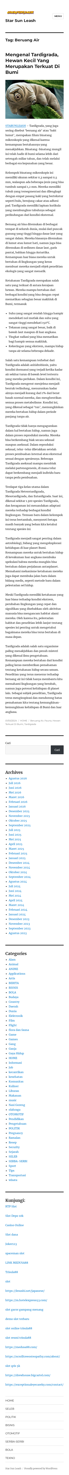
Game (12, 1034)
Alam (12, 959)
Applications (17, 973)
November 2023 (19, 923)
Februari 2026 (18, 801)
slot (7, 1281)
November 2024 (19, 867)
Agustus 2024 (18, 881)
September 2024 (20, 877)
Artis (12, 978)
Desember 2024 (19, 862)
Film (12, 1020)
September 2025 (20, 825)
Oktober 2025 (18, 820)
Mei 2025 (15, 839)
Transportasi (17, 1175)
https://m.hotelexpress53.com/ (26, 1300)
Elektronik (16, 1015)
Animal (13, 964)
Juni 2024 (15, 891)
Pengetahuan (17, 1123)
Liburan (14, 1091)
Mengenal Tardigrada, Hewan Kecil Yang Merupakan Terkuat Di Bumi (32, 63)
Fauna (48, 720)
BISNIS (13, 987)
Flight (13, 1025)
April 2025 (15, 844)
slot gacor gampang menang (24, 1309)
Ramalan (14, 1137)
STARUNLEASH (15, 125)
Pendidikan (16, 1119)
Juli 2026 (15, 783)
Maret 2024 (16, 905)
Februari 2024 (18, 909)
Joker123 (11, 1244)
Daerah (13, 1006)
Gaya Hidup (16, 1053)
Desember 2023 (19, 919)
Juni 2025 (15, 834)
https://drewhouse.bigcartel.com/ (27, 1375)
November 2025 (19, 816)
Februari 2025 (18, 853)
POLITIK (14, 1128)
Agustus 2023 (18, 933)
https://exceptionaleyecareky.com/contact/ (34, 1384)
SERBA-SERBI (18, 1161)
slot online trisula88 (18, 1328)
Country (14, 1001)
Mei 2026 (15, 792)
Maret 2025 (16, 848)
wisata (13, 1180)
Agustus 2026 (18, 778)
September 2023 (19, 928)
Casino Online (14, 1225)
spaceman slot (14, 1253)
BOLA (12, 992)
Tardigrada (30, 724)
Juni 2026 (15, 787)
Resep (13, 1142)
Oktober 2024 (18, 872)
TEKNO (10, 1458)
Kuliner (14, 1086)
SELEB (13, 1156)
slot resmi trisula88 (18, 1337)
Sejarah (14, 1151)
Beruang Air (37, 720)
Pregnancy (16, 1133)
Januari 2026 (17, 806)
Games (13, 1039)
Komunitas (16, 1081)
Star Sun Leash (20, 20)
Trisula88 (11, 1272)
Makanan (15, 1095)
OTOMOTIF (16, 1114)
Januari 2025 (17, 858)
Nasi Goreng (17, 1105)
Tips (11, 1170)
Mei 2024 (15, 895)
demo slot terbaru (17, 1319)
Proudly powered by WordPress (40, 1468)
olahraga (14, 1109)
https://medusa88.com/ (21, 1347)
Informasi (15, 1062)
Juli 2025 (14, 830)
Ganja (12, 1048)
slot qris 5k (12, 1365)
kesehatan (16, 1076)
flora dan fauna (19, 1030)
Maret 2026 (16, 797)
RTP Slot (11, 1206)
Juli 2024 (14, 886)
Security (14, 1147)
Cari (8, 743)
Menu (58, 16)
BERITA (14, 983)
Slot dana (11, 1234)
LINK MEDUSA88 (16, 1262)
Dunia (13, 1011)
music (13, 1100)
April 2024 (15, 900)
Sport (12, 1166)
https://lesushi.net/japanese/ (25, 1290)
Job (11, 1067)
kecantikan (16, 1072)
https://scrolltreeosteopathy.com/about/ (32, 1356)
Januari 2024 (17, 914)
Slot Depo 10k (14, 1215)
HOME (23, 720)
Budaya (13, 997)
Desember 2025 (19, 811)
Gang (12, 1044)
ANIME (13, 969)
